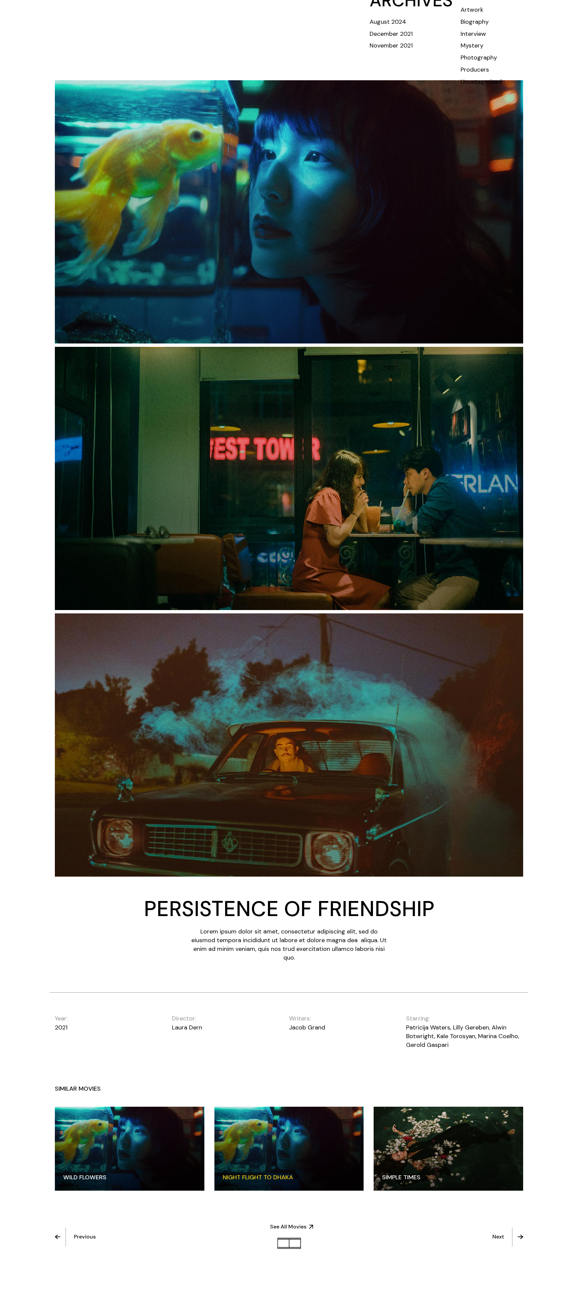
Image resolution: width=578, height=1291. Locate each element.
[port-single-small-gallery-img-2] (289, 478)
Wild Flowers (84, 1177)
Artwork (472, 10)
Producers (475, 70)
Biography (475, 22)
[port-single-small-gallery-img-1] (289, 211)
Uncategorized (481, 82)
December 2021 (391, 34)
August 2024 (388, 22)
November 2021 (391, 45)
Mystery (472, 45)
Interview (473, 34)
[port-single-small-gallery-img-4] (289, 745)
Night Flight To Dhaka (258, 1177)
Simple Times (401, 1177)
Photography (479, 58)
